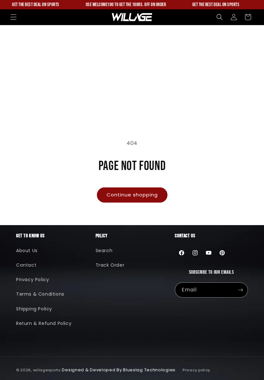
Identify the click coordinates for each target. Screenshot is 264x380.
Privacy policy (196, 370)
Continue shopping (132, 194)
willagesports (47, 370)
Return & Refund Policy (43, 323)
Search (104, 250)
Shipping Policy (34, 309)
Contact (26, 265)
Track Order (110, 265)
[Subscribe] (240, 290)
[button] (13, 17)
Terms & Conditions (40, 294)
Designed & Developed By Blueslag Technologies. (119, 370)
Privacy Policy (32, 279)
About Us (27, 250)
